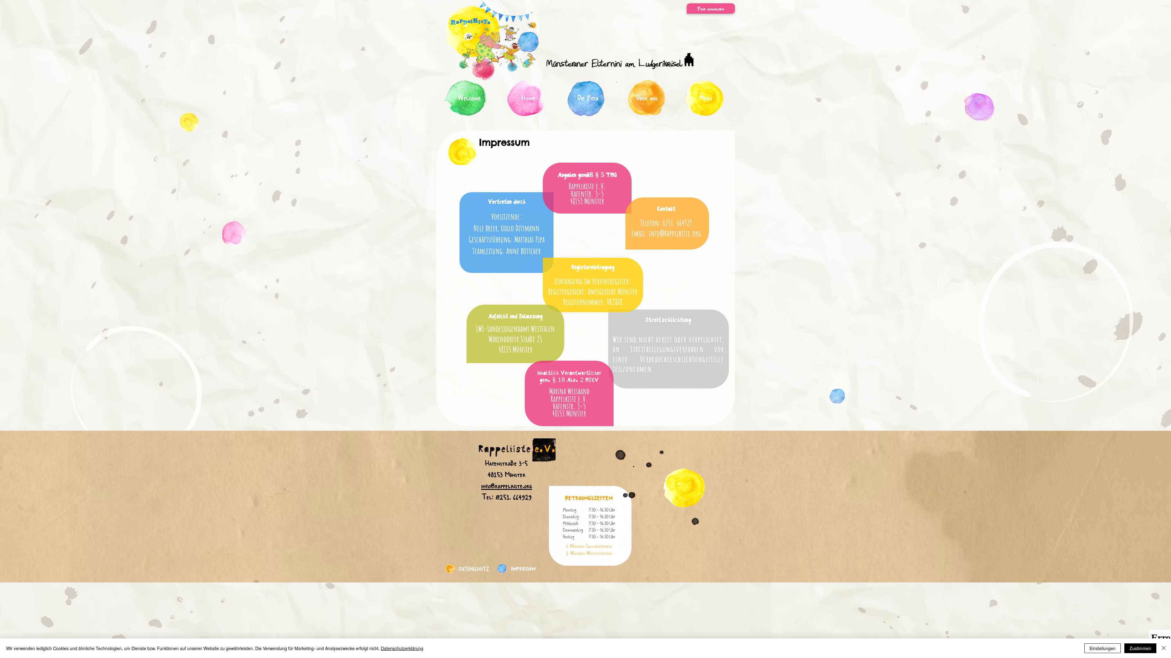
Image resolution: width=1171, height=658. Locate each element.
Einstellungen (1102, 648)
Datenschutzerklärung (402, 648)
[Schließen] (1163, 648)
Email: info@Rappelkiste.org (666, 233)
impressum (523, 567)
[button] (711, 8)
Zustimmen (1140, 648)
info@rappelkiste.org (506, 485)
